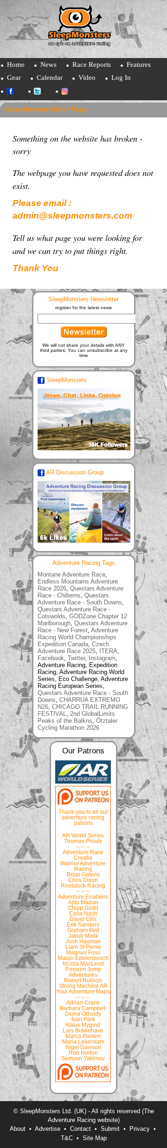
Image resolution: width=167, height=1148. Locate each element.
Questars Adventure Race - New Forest (83, 627)
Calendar (50, 77)
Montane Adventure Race (71, 574)
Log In (121, 77)
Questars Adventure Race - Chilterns (80, 592)
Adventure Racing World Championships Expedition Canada (78, 637)
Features (139, 64)
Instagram (69, 92)
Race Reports (91, 64)
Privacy (139, 1128)
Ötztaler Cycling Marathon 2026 (77, 724)
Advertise (47, 1128)
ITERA (108, 651)
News (48, 64)
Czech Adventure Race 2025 (73, 648)
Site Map (95, 1138)
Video (87, 77)
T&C (67, 1138)
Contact (80, 1128)
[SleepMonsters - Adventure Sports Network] (83, 29)
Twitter (42, 92)
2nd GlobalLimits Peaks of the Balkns (76, 717)
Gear (14, 77)
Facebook (14, 92)
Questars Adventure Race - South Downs (80, 599)
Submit (110, 1128)
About (18, 1128)
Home (16, 64)
